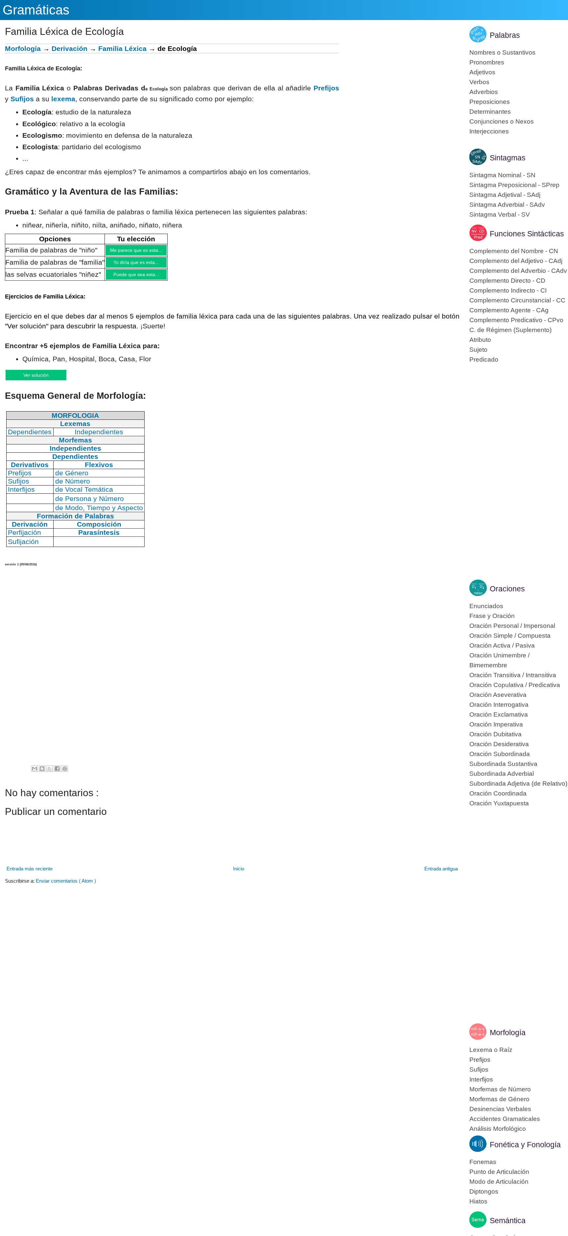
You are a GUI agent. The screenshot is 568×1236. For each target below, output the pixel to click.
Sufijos (22, 99)
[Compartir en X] (49, 774)
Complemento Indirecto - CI (508, 290)
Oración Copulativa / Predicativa (514, 684)
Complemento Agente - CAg (509, 310)
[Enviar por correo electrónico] (34, 774)
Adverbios (483, 91)
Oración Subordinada (499, 753)
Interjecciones (489, 131)
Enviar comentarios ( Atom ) (66, 886)
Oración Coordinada (498, 793)
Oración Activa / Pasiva (502, 645)
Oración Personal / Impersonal (512, 625)
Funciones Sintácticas (527, 233)
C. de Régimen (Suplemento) (510, 329)
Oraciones (507, 588)
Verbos (479, 82)
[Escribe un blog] (42, 774)
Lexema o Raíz (490, 1049)
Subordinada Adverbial (501, 773)
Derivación (69, 48)
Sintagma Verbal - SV (499, 214)
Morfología (23, 48)
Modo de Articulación (499, 1181)
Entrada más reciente (30, 874)
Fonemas (482, 1161)
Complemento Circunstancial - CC (517, 300)
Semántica (508, 1220)
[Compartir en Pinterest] (64, 774)
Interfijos (481, 1079)
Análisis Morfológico (497, 1128)
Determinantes (490, 111)
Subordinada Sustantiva (503, 763)
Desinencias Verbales (500, 1108)
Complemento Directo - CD (507, 280)
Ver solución (43, 379)
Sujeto (478, 349)
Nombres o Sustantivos (502, 52)
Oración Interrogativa (499, 704)
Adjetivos (482, 72)
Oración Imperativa (496, 724)
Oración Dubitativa (495, 734)
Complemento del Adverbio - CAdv (518, 270)
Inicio (238, 874)
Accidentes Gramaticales (504, 1118)
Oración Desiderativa (499, 744)
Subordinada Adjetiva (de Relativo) (518, 783)
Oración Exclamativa (498, 714)
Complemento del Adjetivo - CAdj (515, 260)
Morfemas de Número (500, 1089)
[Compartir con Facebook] (57, 774)
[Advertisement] (399, 90)
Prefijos (326, 88)
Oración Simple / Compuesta (510, 635)
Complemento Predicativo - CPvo (516, 320)
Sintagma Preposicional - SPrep (514, 184)
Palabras (505, 35)
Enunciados (486, 606)
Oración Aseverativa (498, 694)
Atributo (480, 339)
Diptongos (483, 1191)
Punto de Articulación (499, 1171)
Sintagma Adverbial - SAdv (507, 204)
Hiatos (478, 1201)
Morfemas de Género (499, 1099)
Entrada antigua (441, 874)
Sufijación (23, 547)
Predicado (483, 359)
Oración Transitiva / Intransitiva (512, 675)
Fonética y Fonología (525, 1144)
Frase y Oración (492, 615)
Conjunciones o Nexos (501, 121)
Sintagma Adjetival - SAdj (504, 194)
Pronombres (486, 62)
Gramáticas (36, 10)
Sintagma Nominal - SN (502, 175)
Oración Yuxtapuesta (499, 803)
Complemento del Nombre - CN (513, 251)
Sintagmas (508, 158)
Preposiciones (489, 101)
